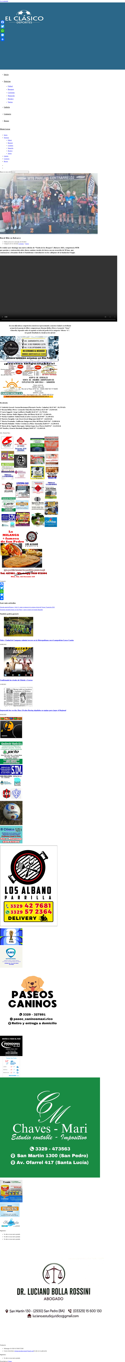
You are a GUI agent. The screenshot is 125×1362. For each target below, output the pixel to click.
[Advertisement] (62, 51)
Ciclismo (10, 145)
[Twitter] (40, 588)
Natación (10, 148)
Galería (6, 156)
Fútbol (10, 140)
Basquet (10, 143)
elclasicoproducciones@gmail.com (24, 1351)
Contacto (6, 159)
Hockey (10, 151)
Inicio (5, 135)
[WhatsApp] (40, 591)
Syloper (10, 1361)
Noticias (6, 137)
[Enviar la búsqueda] (30, 172)
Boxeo (6, 161)
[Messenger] (40, 595)
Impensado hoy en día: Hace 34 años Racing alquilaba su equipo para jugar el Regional (33, 710)
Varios (10, 153)
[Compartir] (40, 598)
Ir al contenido (4, 1)
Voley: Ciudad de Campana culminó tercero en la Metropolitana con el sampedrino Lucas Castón (37, 640)
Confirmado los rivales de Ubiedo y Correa (16, 680)
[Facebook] (40, 584)
